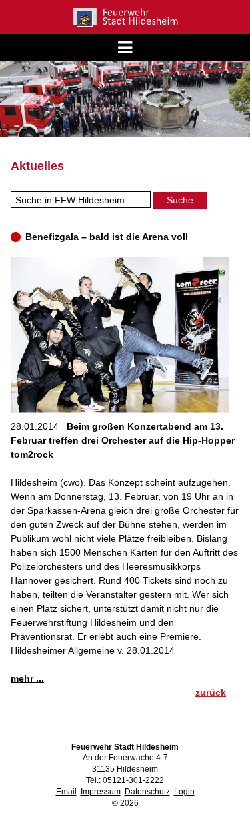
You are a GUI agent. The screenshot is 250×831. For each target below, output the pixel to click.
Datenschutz (147, 791)
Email (66, 791)
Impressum (101, 791)
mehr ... (27, 678)
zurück (210, 692)
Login (184, 791)
